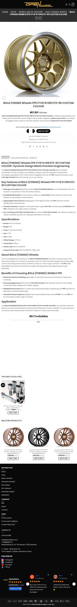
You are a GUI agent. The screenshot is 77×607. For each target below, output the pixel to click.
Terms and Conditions (9, 521)
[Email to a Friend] (40, 146)
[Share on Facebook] (33, 146)
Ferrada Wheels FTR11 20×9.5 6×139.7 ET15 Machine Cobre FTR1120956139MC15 (63, 451)
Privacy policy (6, 518)
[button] (66, 4)
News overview (6, 478)
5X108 (26, 142)
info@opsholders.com (9, 540)
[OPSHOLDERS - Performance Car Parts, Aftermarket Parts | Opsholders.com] (38, 4)
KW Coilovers (6, 488)
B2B (2, 503)
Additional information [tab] (19, 158)
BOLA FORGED (33, 142)
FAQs (3, 475)
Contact (4, 510)
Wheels (53, 142)
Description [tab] (5, 158)
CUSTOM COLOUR (42, 142)
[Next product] (36, 18)
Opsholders (14, 579)
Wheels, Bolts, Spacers (31, 12)
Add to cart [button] (13, 413)
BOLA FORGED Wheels (56, 12)
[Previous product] (40, 18)
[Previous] (1, 443)
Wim (60, 576)
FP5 (50, 142)
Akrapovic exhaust (8, 482)
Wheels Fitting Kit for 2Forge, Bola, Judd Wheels (13, 407)
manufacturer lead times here (50, 127)
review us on (14, 588)
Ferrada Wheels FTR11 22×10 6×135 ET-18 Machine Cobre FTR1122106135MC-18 (13, 451)
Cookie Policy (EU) (8, 524)
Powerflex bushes (7, 492)
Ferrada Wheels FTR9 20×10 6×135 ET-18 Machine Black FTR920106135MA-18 (38, 451)
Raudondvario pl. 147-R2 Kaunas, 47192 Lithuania (18, 545)
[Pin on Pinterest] (43, 146)
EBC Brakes (5, 485)
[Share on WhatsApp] (30, 146)
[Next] (75, 443)
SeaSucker (5, 495)
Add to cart (43, 131)
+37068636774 (7, 542)
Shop (13, 12)
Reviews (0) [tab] (33, 158)
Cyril (37, 576)
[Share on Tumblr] (47, 146)
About (3, 506)
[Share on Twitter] (36, 146)
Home (5, 12)
